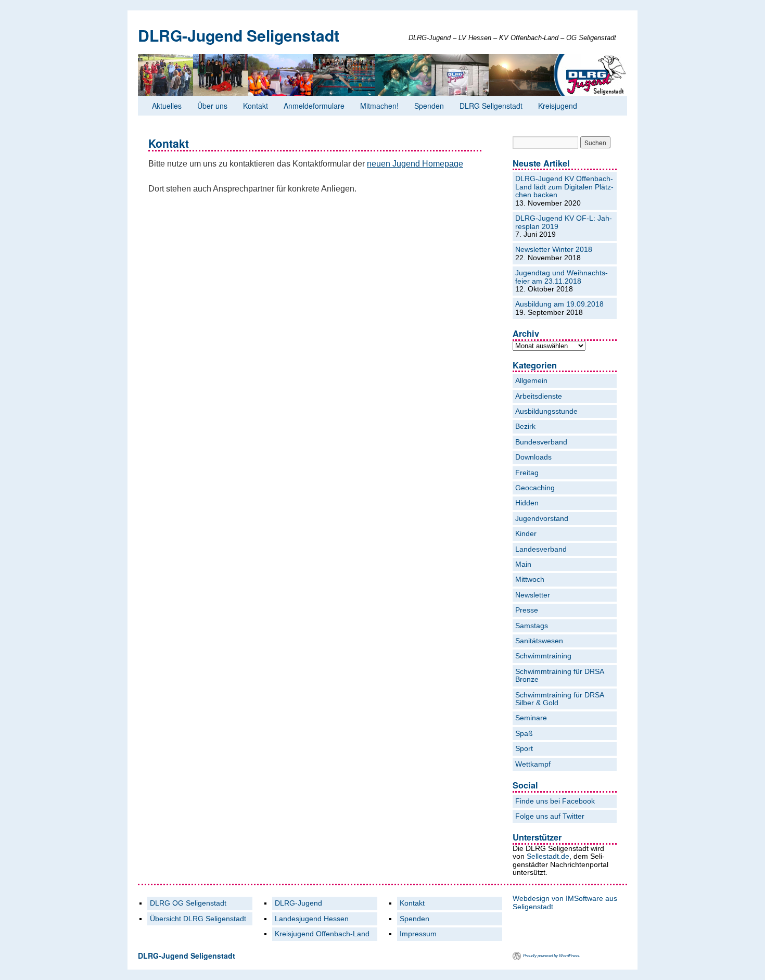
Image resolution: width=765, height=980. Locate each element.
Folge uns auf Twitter (549, 816)
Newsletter (532, 595)
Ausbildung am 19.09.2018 (559, 304)
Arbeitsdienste (538, 396)
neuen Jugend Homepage (415, 163)
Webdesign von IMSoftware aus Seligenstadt (565, 902)
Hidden (527, 503)
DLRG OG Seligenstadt (188, 903)
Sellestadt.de (548, 856)
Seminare (531, 718)
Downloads (533, 457)
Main (523, 564)
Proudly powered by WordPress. (551, 955)
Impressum (418, 934)
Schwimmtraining (543, 656)
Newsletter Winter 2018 (553, 249)
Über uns (212, 105)
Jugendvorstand (541, 519)
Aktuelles (167, 105)
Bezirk (525, 426)
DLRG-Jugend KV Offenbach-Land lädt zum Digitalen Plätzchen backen (564, 187)
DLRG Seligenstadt (491, 105)
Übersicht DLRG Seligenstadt (198, 919)
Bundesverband (541, 442)
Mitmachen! (379, 105)
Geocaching (535, 488)
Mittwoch (529, 579)
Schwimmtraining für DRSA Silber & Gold (559, 699)
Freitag (527, 473)
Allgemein (531, 381)
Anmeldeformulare (314, 105)
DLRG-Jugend (298, 903)
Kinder (526, 534)
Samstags (531, 626)
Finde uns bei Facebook (555, 801)
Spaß (524, 733)
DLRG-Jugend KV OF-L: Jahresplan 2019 (563, 222)
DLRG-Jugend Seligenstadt (238, 35)
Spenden (429, 105)
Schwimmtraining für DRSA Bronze (559, 675)
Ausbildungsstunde (546, 411)
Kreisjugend (557, 105)
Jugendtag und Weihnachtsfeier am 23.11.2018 (561, 277)
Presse (526, 610)
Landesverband (541, 549)
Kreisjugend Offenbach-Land (322, 934)
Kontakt (255, 105)
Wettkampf (533, 764)
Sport (524, 749)
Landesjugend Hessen (312, 919)
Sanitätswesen (539, 641)
